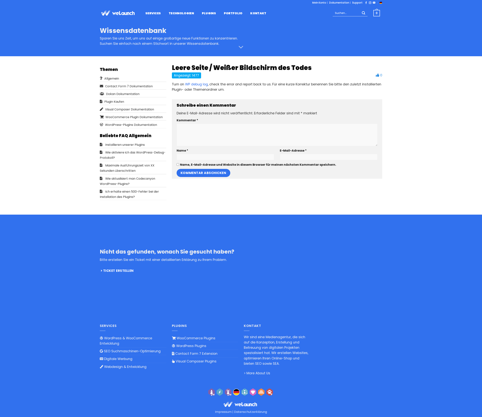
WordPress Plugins (190, 346)
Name (182, 150)
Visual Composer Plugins (196, 361)
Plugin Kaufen (114, 102)
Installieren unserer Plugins (125, 145)
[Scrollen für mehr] (241, 47)
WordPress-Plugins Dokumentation (131, 125)
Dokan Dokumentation (123, 94)
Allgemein (111, 78)
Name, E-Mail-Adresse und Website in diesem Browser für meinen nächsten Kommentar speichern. (258, 165)
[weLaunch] (118, 13)
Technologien (181, 13)
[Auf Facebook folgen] (366, 3)
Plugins (209, 13)
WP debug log (196, 84)
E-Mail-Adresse (293, 150)
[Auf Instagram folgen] (370, 3)
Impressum (223, 412)
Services (153, 13)
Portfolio (233, 13)
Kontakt (258, 13)
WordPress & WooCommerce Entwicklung (126, 341)
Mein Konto (319, 3)
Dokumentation (339, 3)
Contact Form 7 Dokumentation (129, 86)
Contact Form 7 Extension (195, 353)
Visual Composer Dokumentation (129, 109)
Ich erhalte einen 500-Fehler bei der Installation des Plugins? (129, 194)
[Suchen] (363, 13)
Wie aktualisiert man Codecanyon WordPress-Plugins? (127, 181)
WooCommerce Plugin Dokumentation (134, 117)
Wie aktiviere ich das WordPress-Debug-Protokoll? (132, 155)
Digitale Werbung (117, 359)
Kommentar (187, 120)
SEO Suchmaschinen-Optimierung (132, 351)
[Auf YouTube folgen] (374, 3)
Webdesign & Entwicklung (124, 367)
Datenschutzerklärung (250, 412)
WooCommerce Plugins (195, 338)
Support (357, 3)
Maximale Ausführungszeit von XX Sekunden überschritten (127, 168)
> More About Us (257, 373)
